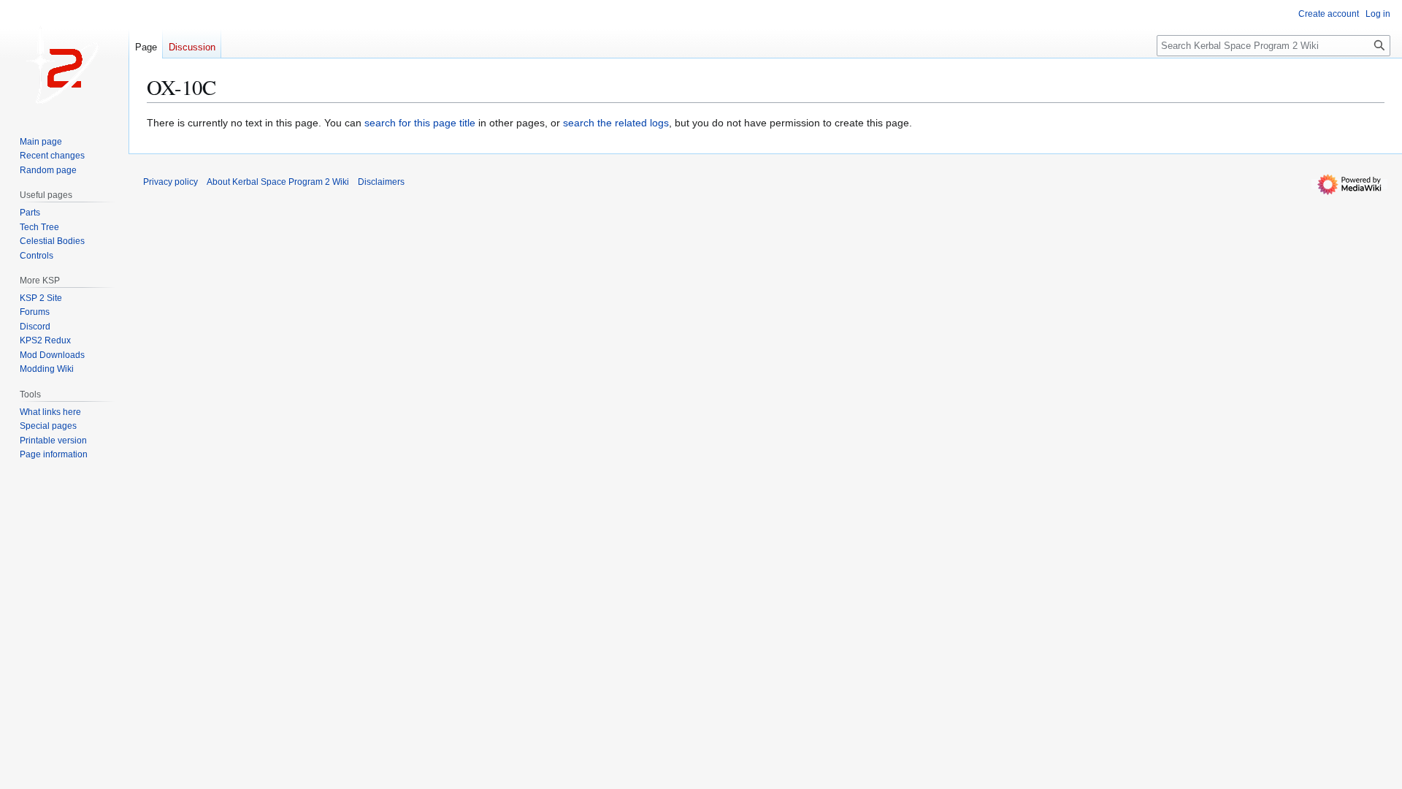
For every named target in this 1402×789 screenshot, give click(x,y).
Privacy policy (170, 182)
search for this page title (419, 123)
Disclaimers (381, 182)
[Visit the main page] (64, 58)
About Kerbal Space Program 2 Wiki (278, 182)
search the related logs (616, 123)
